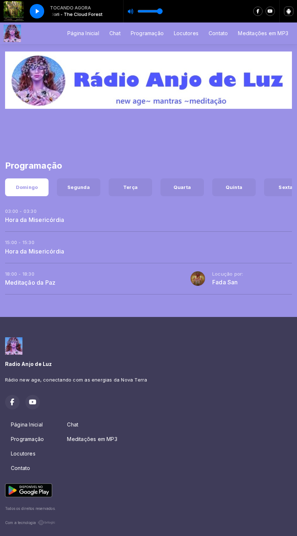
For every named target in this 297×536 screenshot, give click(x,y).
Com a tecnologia (20, 522)
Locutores (186, 33)
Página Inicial (83, 33)
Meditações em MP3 (263, 33)
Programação (147, 33)
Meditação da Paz (30, 282)
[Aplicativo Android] (288, 11)
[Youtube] (270, 11)
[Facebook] (258, 11)
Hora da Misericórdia (34, 219)
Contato (218, 33)
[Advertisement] (148, 130)
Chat (115, 33)
